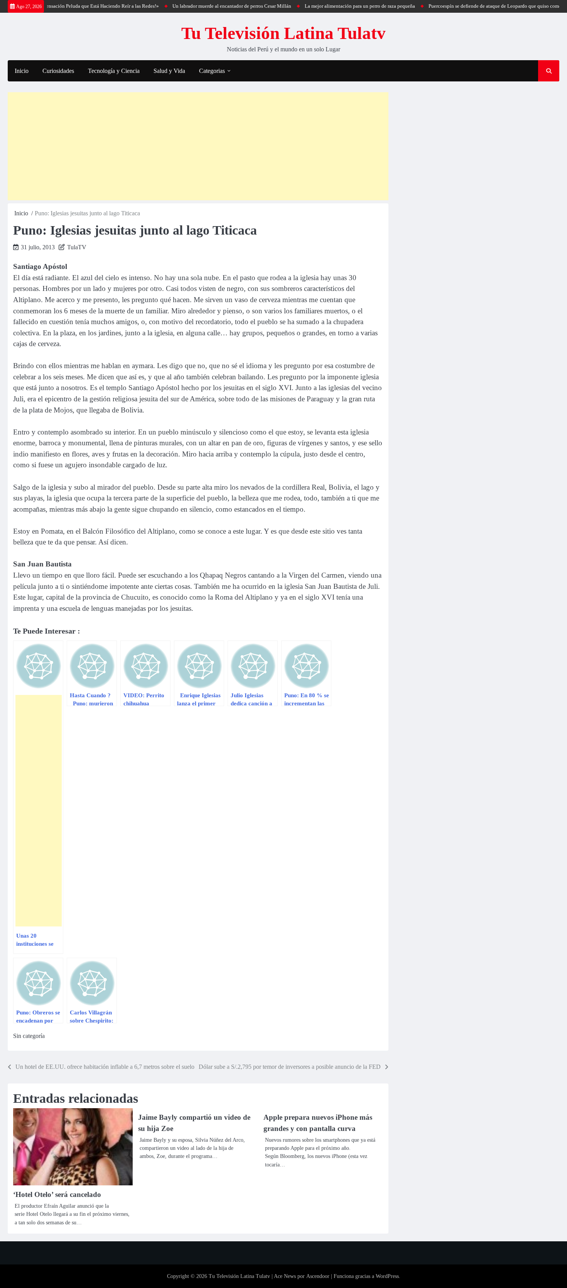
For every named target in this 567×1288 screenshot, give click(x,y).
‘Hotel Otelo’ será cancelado (57, 1194)
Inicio (22, 71)
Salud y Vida (169, 71)
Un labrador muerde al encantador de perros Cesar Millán (212, 6)
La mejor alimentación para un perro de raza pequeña (340, 6)
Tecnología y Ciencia (114, 71)
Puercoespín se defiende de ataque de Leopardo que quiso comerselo (480, 6)
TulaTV (76, 247)
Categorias (212, 71)
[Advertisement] (198, 146)
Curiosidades (58, 71)
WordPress (387, 1276)
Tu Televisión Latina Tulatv (283, 33)
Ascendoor (317, 1276)
